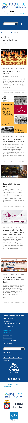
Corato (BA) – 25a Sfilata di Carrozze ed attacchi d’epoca (13, 140)
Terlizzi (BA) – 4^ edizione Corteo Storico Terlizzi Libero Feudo (13, 279)
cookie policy (6, 332)
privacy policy (7, 330)
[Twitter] (8, 11)
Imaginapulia (7, 386)
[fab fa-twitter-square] (14, 379)
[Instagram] (6, 11)
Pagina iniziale (5, 32)
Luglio (14, 32)
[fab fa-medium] (19, 379)
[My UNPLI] (13, 11)
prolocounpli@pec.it (8, 326)
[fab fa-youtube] (16, 379)
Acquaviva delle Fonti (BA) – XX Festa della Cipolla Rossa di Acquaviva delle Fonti (14, 232)
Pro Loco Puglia (9, 92)
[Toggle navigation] (14, 18)
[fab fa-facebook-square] (9, 379)
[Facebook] (4, 11)
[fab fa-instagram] (11, 379)
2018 (11, 32)
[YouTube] (11, 11)
